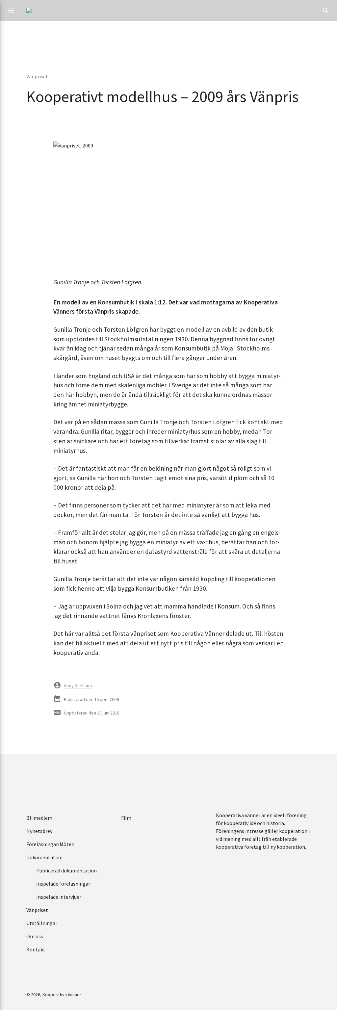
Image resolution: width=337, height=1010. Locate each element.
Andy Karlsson (78, 685)
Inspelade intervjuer (58, 896)
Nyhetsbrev (39, 831)
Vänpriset (37, 76)
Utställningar (41, 923)
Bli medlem (39, 818)
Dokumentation (44, 857)
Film (126, 818)
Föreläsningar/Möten (50, 844)
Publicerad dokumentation (66, 870)
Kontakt (35, 949)
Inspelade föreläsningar (63, 883)
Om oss (34, 936)
